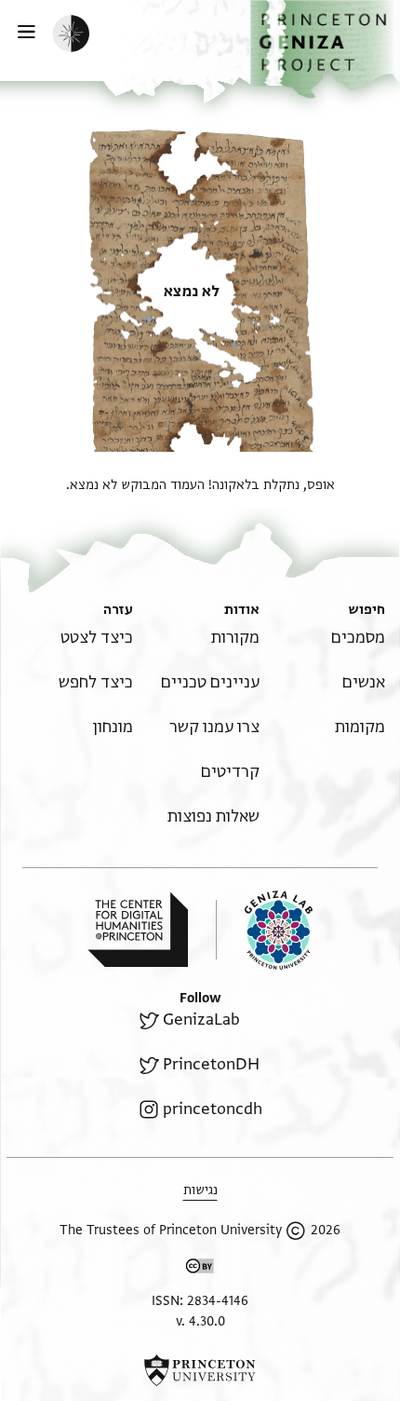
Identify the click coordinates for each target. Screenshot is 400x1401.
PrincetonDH (211, 1064)
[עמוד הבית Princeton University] (200, 1370)
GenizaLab (201, 1019)
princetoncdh (212, 1109)
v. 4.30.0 (200, 1321)
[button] (325, 49)
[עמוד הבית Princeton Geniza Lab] (264, 930)
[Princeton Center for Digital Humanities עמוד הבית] (137, 929)
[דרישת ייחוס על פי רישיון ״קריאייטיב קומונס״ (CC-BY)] (200, 1269)
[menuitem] (358, 637)
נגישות (200, 1190)
